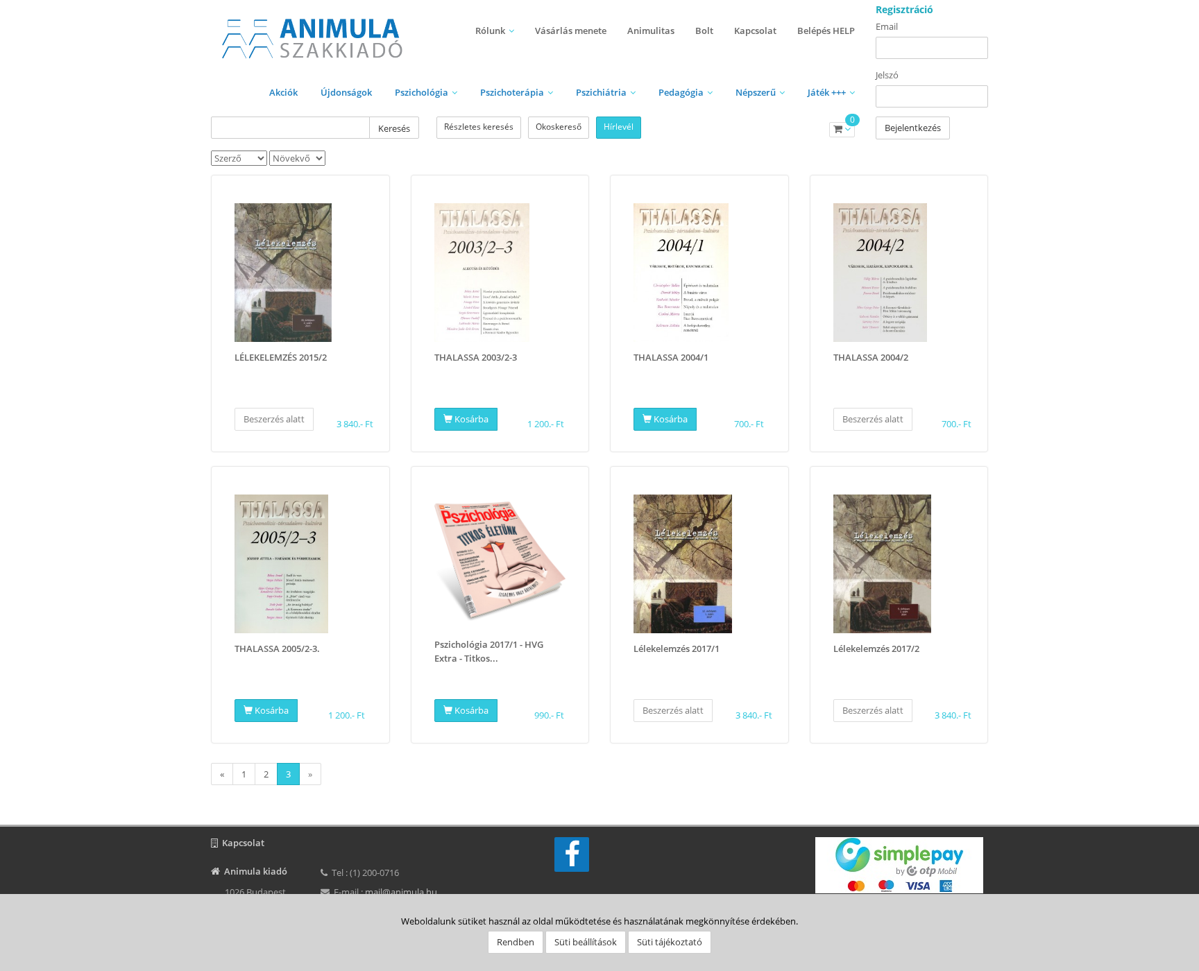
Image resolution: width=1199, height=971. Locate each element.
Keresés (394, 128)
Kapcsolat (755, 30)
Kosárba (470, 419)
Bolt (704, 30)
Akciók (283, 92)
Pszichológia (421, 92)
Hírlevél (618, 126)
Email (887, 26)
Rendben (515, 942)
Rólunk (490, 30)
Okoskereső (558, 126)
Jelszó (887, 75)
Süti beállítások (585, 942)
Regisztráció (904, 9)
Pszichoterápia (512, 92)
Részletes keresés (478, 126)
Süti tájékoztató (669, 942)
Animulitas (650, 30)
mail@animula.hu (401, 892)
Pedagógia (681, 92)
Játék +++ (827, 92)
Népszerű (755, 92)
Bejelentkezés (913, 127)
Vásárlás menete (570, 30)
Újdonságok (346, 92)
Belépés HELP (826, 30)
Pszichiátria (601, 92)
